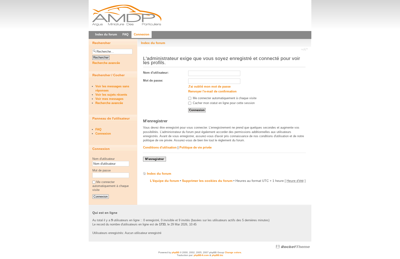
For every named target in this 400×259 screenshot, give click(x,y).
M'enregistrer (154, 159)
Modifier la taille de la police (304, 49)
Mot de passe (101, 170)
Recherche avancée (106, 63)
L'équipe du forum (164, 181)
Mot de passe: (153, 80)
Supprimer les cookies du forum (207, 181)
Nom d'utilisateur (103, 159)
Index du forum (153, 43)
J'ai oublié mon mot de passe (209, 86)
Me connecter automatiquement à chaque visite (224, 98)
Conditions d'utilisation (160, 147)
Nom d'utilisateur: (156, 72)
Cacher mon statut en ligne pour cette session (223, 103)
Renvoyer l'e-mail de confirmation (212, 91)
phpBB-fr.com (201, 255)
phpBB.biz (217, 255)
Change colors (233, 252)
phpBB (175, 252)
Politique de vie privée (195, 147)
